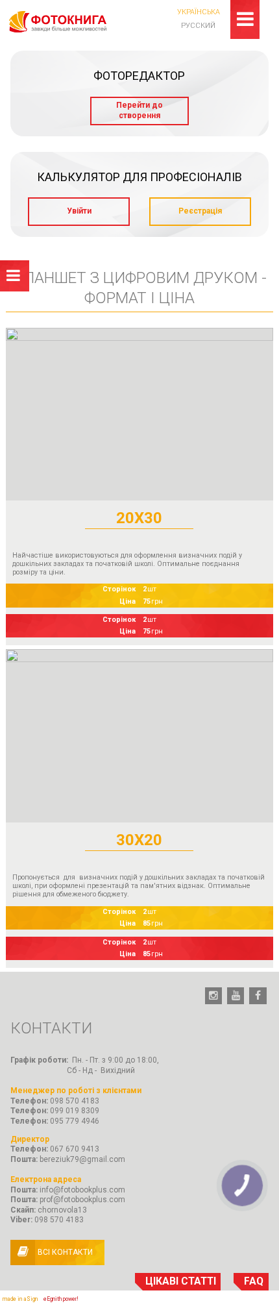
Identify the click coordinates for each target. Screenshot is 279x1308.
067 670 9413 (74, 1149)
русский (198, 25)
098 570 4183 (74, 1100)
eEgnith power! (61, 1299)
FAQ (253, 1281)
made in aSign (20, 1299)
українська (198, 12)
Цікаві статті (180, 1281)
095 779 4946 (74, 1121)
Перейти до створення (139, 110)
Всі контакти (65, 1252)
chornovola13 (62, 1210)
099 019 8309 (74, 1110)
